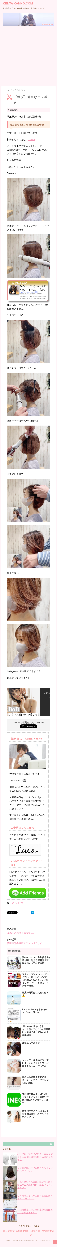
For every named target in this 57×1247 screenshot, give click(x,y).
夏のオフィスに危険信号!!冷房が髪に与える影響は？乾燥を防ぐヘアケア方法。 (36, 960)
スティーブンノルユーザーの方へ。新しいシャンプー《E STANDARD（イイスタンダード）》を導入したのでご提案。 (35, 980)
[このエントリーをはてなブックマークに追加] (32, 912)
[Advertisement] (28, 56)
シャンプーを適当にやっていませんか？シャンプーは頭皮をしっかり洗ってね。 (35, 1063)
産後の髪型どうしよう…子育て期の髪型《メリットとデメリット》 (35, 1114)
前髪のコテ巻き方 (31, 1043)
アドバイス (17, 903)
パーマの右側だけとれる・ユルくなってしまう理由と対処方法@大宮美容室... (35, 1157)
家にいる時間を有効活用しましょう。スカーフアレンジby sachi (35, 1080)
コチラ (31, 139)
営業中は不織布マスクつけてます (24, 943)
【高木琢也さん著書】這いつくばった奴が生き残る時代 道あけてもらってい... (35, 1185)
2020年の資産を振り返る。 (21, 933)
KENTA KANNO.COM (18, 3)
